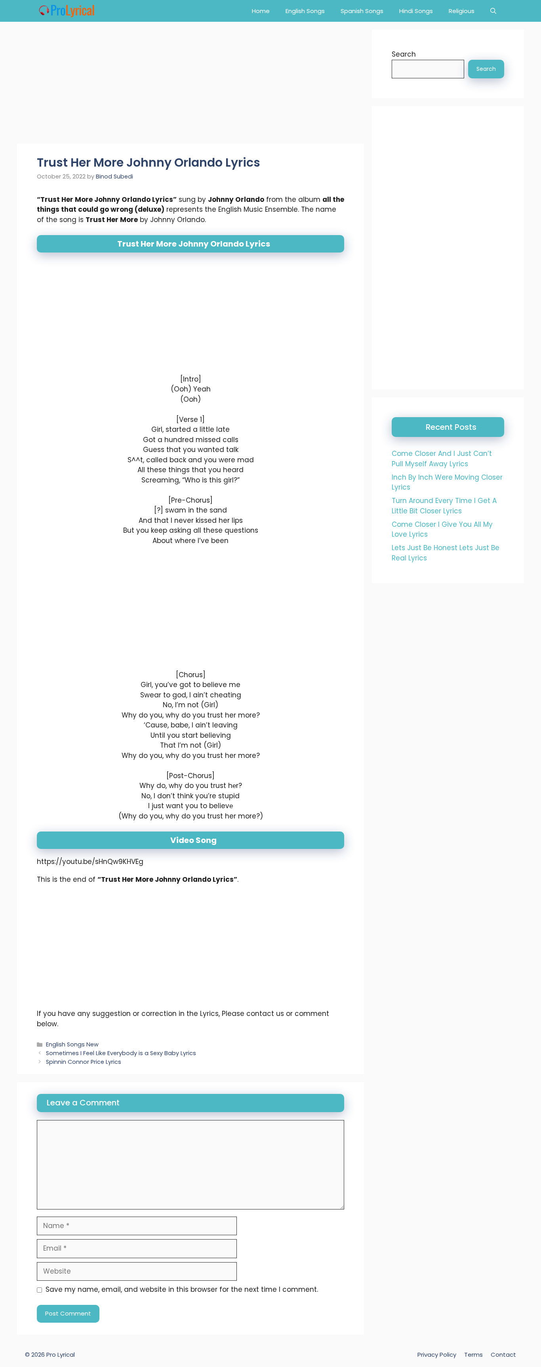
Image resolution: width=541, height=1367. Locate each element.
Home (261, 11)
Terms (473, 1354)
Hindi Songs (416, 11)
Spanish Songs (362, 11)
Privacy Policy (436, 1354)
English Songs (305, 11)
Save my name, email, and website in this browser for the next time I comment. (182, 1289)
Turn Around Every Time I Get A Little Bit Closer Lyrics (444, 506)
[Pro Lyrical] (66, 11)
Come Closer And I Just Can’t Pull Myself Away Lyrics (442, 459)
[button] (493, 11)
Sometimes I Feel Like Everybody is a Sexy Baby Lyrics (121, 1053)
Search (404, 54)
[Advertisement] (190, 85)
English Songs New (72, 1044)
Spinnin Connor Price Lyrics (83, 1062)
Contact (503, 1354)
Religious (461, 11)
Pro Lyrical (60, 1354)
